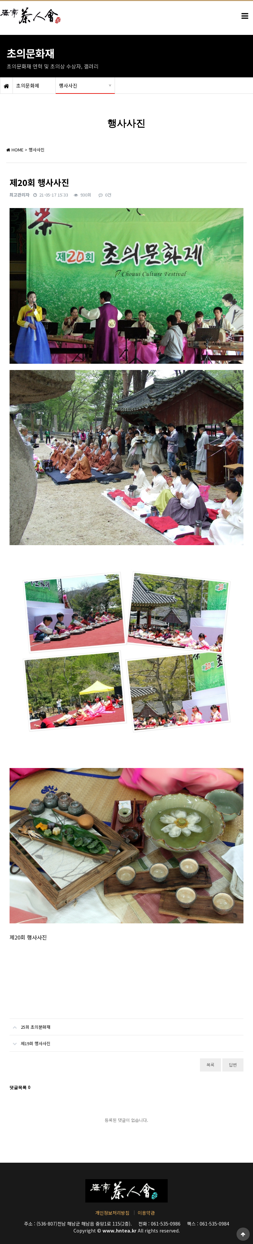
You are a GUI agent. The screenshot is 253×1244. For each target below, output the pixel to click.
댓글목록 (20, 1087)
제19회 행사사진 (35, 1043)
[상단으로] (243, 1234)
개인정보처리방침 (112, 1212)
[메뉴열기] (245, 16)
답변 (233, 1065)
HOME (16, 149)
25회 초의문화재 (35, 1027)
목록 (210, 1065)
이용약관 (146, 1212)
